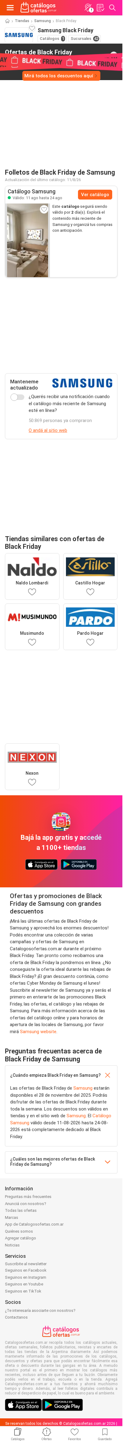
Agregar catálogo (20, 1238)
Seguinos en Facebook (26, 1270)
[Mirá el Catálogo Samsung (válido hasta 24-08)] (27, 240)
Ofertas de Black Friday (38, 54)
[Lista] (100, 8)
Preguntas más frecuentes (28, 1196)
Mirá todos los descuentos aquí (58, 76)
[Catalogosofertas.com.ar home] (38, 8)
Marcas (11, 1217)
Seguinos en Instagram (25, 1277)
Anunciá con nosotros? (25, 1203)
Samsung (42, 21)
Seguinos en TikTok (23, 1291)
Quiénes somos (19, 1231)
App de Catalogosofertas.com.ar (34, 1224)
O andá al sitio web (48, 430)
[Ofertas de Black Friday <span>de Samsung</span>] (113, 55)
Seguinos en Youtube (24, 1284)
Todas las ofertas (21, 1210)
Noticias (12, 1245)
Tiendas (22, 21)
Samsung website (38, 1031)
